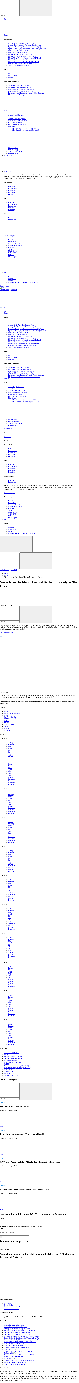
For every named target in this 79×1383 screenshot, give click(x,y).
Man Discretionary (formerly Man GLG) (25, 130)
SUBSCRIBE (1, 1237)
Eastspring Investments (15, 122)
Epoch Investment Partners (17, 124)
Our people (12, 279)
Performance (12, 190)
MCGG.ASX (12, 75)
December (11, 784)
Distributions (12, 188)
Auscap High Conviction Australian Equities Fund (24, 45)
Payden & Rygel (13, 150)
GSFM (6, 1064)
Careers (10, 280)
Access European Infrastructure (18, 85)
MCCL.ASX (12, 74)
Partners (7, 111)
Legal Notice (8, 1303)
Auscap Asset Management (17, 119)
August (10, 756)
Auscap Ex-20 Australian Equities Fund (21, 43)
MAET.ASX (12, 77)
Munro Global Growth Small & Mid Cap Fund (23, 62)
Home (6, 19)
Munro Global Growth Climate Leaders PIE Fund (24, 58)
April (10, 748)
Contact (6, 286)
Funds (6, 35)
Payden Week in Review (12, 713)
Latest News (12, 242)
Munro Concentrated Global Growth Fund (22, 56)
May (9, 750)
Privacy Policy (9, 1305)
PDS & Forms (12, 192)
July (9, 754)
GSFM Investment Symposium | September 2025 (24, 282)
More (2, 1126)
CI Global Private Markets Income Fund (21, 91)
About (6, 273)
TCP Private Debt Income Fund (18, 65)
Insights (10, 240)
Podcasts (11, 247)
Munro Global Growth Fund (17, 60)
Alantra (10, 117)
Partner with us (13, 153)
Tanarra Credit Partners (15, 151)
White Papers (12, 257)
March (10, 746)
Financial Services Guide (12, 1307)
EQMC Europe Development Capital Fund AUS (24, 95)
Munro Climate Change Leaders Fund (20, 54)
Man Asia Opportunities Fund (18, 52)
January (10, 743)
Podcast (6, 721)
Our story (11, 277)
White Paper (8, 730)
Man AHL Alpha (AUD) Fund (18, 50)
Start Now (3, 1245)
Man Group (12, 126)
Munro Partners (13, 148)
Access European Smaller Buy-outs (19, 87)
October (10, 781)
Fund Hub (7, 171)
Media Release (13, 251)
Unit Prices (11, 187)
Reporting (11, 194)
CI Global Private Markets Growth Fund (21, 89)
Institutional (8, 155)
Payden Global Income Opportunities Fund (22, 64)
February (11, 744)
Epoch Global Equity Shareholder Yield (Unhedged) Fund (27, 49)
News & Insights (9, 236)
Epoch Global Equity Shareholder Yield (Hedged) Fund (26, 47)
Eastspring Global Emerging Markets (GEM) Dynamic (26, 93)
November (11, 783)
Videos (10, 249)
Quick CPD (12, 253)
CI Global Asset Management (17, 121)
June (9, 752)
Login (2, 286)
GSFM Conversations (15, 245)
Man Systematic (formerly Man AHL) (24, 128)
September (11, 779)
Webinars (11, 255)
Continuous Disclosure (11, 1309)
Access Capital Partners (16, 115)
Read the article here (6, 633)
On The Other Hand (14, 243)
